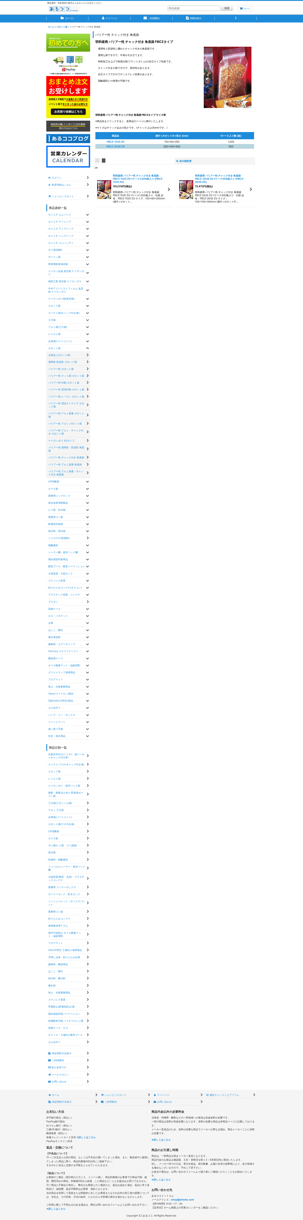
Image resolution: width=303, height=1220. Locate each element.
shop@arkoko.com (182, 1199)
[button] (236, 18)
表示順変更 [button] (185, 160)
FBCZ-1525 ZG (115, 141)
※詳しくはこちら (86, 1137)
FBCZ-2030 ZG (115, 146)
